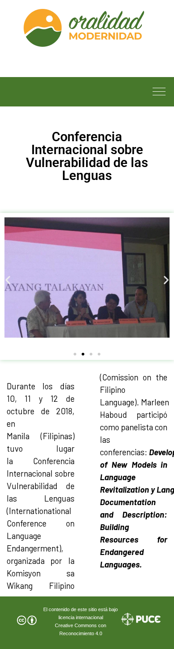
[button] (7, 279)
